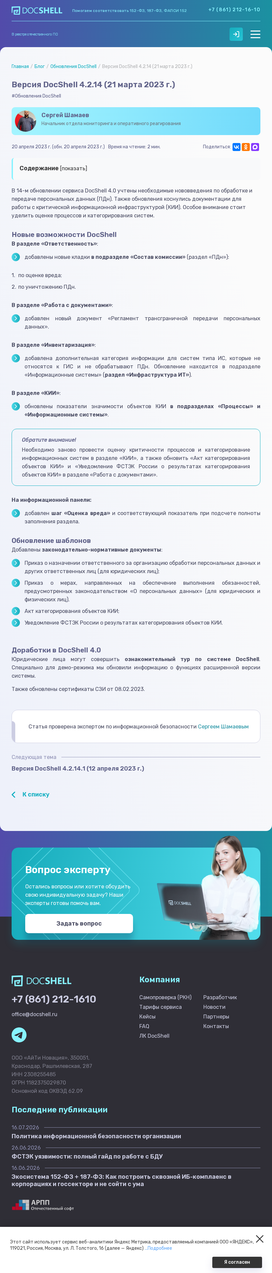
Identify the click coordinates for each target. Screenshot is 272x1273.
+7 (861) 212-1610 (54, 999)
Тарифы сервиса (160, 1007)
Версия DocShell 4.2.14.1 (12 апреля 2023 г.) (78, 768)
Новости (214, 1007)
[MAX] (255, 147)
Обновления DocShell (73, 66)
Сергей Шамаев (65, 115)
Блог (39, 66)
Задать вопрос (79, 923)
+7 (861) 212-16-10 (234, 9)
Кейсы (147, 1016)
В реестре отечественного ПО (35, 34)
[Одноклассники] (246, 147)
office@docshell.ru (34, 1014)
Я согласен (237, 1262)
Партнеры (216, 1016)
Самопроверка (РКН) (165, 997)
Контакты (216, 1026)
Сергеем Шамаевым (223, 726)
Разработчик (220, 997)
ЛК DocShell (154, 1036)
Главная (20, 66)
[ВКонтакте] (236, 147)
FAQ (144, 1026)
